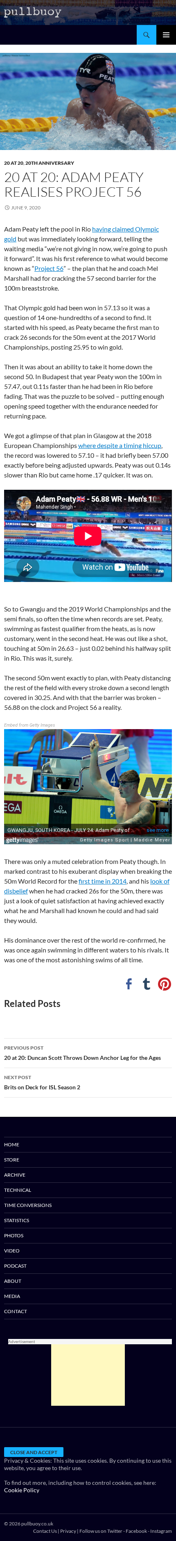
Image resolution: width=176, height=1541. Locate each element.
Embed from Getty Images (29, 725)
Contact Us (45, 1531)
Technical (17, 1190)
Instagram (161, 1531)
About (12, 1281)
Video (12, 1251)
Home (11, 1144)
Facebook (136, 1531)
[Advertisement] (88, 1375)
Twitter (114, 1531)
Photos (13, 1235)
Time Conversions (28, 1205)
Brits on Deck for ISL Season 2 (42, 1082)
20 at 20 (13, 163)
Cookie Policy (21, 1489)
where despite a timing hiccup (119, 445)
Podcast (15, 1266)
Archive (14, 1175)
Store (11, 1160)
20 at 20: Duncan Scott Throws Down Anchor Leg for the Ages (82, 1053)
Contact (15, 1311)
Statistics (16, 1220)
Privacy (68, 1531)
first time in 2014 (102, 881)
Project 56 (48, 268)
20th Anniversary (49, 163)
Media (12, 1296)
